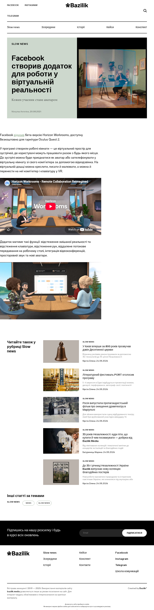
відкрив (19, 135)
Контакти (84, 565)
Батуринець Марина (92, 452)
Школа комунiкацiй (127, 571)
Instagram (31, 5)
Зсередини (48, 27)
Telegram (13, 16)
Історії (81, 27)
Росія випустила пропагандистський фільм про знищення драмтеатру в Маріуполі (105, 406)
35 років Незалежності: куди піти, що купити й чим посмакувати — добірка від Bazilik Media (107, 438)
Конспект (141, 27)
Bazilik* (143, 588)
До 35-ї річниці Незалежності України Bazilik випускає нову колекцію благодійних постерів (106, 469)
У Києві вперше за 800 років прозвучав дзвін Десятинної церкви (107, 348)
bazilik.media (13, 592)
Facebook (13, 5)
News (28, 503)
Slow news (13, 27)
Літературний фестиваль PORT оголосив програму (108, 377)
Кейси (110, 27)
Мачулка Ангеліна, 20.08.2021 (26, 112)
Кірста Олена (89, 361)
